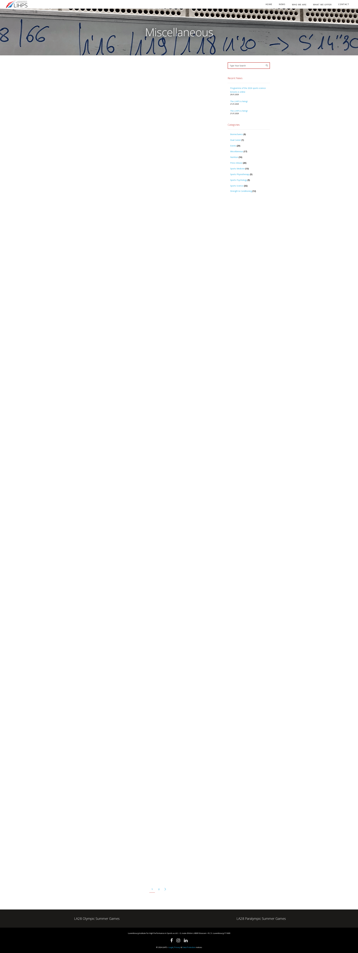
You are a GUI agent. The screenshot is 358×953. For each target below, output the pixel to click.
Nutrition (234, 157)
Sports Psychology (238, 180)
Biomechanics (236, 134)
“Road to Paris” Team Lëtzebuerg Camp (185, 667)
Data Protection (189, 947)
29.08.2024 (162, 608)
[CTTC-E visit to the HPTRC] (190, 718)
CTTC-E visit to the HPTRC (176, 744)
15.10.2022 (92, 874)
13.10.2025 (92, 482)
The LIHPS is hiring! (101, 168)
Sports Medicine (237, 168)
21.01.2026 (92, 194)
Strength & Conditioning (174, 458)
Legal (171, 947)
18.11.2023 (162, 693)
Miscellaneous (103, 194)
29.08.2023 (162, 774)
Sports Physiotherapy (173, 454)
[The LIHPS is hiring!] (121, 112)
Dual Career (235, 140)
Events (170, 693)
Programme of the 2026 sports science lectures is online (248, 90)
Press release (236, 163)
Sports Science (236, 185)
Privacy (177, 947)
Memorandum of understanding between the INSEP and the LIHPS (120, 843)
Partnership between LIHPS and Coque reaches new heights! (185, 419)
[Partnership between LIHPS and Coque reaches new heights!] (190, 379)
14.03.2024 (92, 736)
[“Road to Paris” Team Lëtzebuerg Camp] (190, 639)
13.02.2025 (162, 450)
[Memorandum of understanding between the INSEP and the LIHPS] (121, 810)
